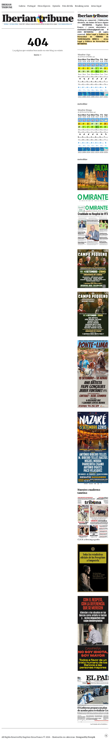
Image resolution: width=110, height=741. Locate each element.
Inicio (36, 55)
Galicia (22, 6)
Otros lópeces (44, 6)
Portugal (31, 6)
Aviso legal (96, 6)
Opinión (56, 6)
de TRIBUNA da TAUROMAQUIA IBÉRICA (92, 37)
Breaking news (82, 6)
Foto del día (67, 6)
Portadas (95, 724)
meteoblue (82, 104)
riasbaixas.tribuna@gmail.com (90, 29)
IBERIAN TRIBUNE (7, 6)
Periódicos (104, 724)
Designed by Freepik (85, 737)
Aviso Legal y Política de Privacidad (92, 40)
